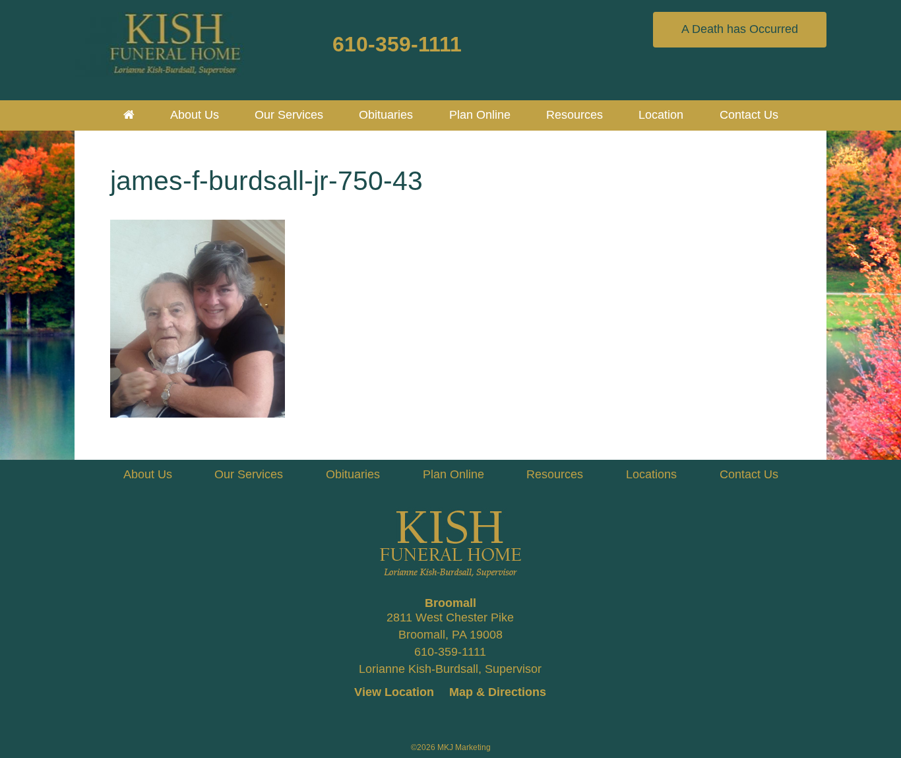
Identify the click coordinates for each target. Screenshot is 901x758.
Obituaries (386, 114)
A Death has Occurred (739, 29)
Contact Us (749, 114)
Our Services (248, 474)
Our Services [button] (289, 114)
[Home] (129, 114)
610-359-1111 (397, 44)
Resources (554, 474)
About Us (194, 114)
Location (660, 114)
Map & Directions (497, 692)
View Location (394, 692)
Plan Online (480, 114)
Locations (651, 474)
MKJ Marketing (464, 747)
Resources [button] (574, 114)
